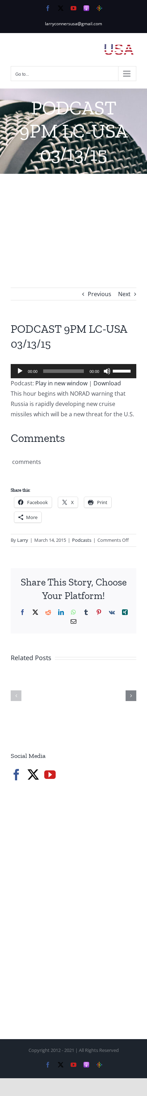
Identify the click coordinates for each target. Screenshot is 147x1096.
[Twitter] (33, 774)
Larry (22, 540)
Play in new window (61, 383)
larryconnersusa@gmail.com (73, 24)
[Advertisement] (73, 220)
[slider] (123, 370)
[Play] (20, 371)
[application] (73, 371)
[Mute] (107, 371)
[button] (16, 695)
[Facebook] (16, 774)
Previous (99, 294)
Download (107, 383)
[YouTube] (50, 774)
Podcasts (81, 540)
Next (124, 294)
